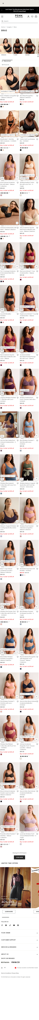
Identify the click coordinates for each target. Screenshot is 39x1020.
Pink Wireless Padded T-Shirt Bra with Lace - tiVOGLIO (7, 703)
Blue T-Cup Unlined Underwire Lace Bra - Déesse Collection (6, 570)
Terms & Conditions (6, 973)
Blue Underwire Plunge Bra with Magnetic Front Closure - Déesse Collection (28, 659)
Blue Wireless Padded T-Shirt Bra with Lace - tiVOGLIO (27, 442)
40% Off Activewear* (19, 10)
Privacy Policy (15, 973)
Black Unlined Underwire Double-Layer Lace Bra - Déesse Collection (7, 792)
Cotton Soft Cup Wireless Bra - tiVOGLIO (27, 140)
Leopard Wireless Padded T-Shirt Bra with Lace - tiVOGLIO (8, 399)
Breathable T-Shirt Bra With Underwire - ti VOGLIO (8, 140)
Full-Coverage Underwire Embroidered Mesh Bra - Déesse (8, 272)
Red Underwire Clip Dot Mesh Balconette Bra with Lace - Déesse (8, 356)
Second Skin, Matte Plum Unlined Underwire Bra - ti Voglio (8, 442)
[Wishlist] (32, 17)
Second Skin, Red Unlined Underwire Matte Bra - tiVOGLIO (27, 792)
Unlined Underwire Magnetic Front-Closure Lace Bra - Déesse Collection (27, 746)
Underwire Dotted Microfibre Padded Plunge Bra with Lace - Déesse (27, 356)
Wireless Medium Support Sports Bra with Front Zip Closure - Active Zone (27, 485)
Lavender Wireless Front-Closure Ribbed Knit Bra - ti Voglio (28, 835)
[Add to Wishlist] (18, 96)
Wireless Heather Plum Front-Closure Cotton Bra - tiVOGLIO (28, 399)
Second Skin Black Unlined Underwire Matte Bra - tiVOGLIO (28, 703)
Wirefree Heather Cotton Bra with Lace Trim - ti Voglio (27, 184)
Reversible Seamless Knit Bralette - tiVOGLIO (27, 569)
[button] (2, 17)
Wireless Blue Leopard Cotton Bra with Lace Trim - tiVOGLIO (8, 485)
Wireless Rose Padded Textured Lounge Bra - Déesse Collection (26, 527)
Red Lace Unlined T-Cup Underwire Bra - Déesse (27, 272)
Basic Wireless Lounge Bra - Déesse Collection (8, 96)
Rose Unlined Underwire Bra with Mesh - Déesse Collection (7, 184)
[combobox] (20, 21)
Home (3, 27)
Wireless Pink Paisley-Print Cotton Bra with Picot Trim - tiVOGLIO (8, 613)
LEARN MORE (9, 911)
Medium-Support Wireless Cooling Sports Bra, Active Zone (8, 527)
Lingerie (9, 27)
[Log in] (28, 17)
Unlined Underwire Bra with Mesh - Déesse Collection (8, 228)
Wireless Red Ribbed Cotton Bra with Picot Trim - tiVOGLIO (8, 746)
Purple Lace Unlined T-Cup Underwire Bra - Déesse (28, 315)
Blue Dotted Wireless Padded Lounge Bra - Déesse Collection (7, 658)
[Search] (2, 21)
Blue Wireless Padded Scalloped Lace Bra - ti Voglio (27, 613)
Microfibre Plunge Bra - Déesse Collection (27, 96)
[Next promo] (36, 10)
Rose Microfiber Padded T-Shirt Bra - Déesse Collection (8, 835)
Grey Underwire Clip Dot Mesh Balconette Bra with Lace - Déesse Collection (27, 229)
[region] (19, 10)
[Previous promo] (3, 10)
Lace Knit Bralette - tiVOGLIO (6, 315)
